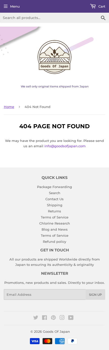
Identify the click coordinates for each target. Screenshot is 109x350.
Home (9, 107)
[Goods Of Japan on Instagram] (62, 318)
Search (54, 193)
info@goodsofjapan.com (65, 146)
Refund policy (54, 242)
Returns (54, 211)
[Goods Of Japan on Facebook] (44, 318)
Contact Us (54, 199)
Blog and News (55, 229)
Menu (15, 6)
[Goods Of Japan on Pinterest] (53, 318)
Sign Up (95, 295)
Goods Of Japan (56, 331)
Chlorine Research (54, 223)
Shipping (54, 205)
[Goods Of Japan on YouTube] (71, 318)
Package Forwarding (54, 187)
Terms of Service (54, 217)
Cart (101, 6)
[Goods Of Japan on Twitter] (35, 318)
